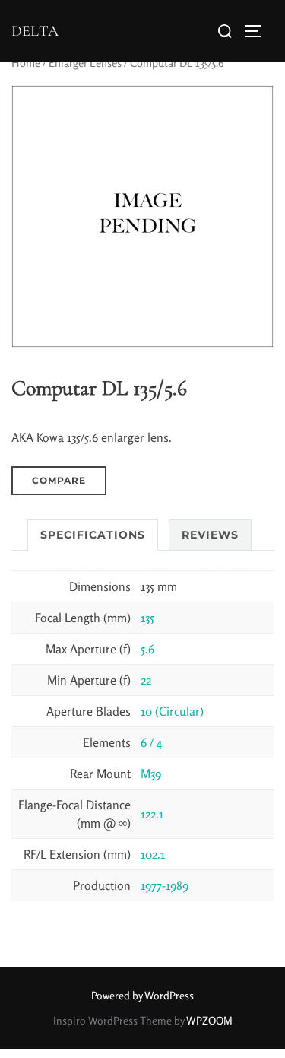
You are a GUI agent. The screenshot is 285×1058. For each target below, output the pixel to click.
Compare (59, 480)
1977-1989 (164, 885)
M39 (151, 773)
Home (25, 62)
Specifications (92, 535)
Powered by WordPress (142, 995)
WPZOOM (209, 1020)
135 (147, 617)
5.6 (147, 648)
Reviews (210, 535)
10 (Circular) (172, 711)
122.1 (152, 813)
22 (146, 680)
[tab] (92, 535)
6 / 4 (151, 742)
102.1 (153, 854)
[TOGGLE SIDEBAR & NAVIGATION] (258, 31)
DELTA (35, 31)
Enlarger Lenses (85, 62)
